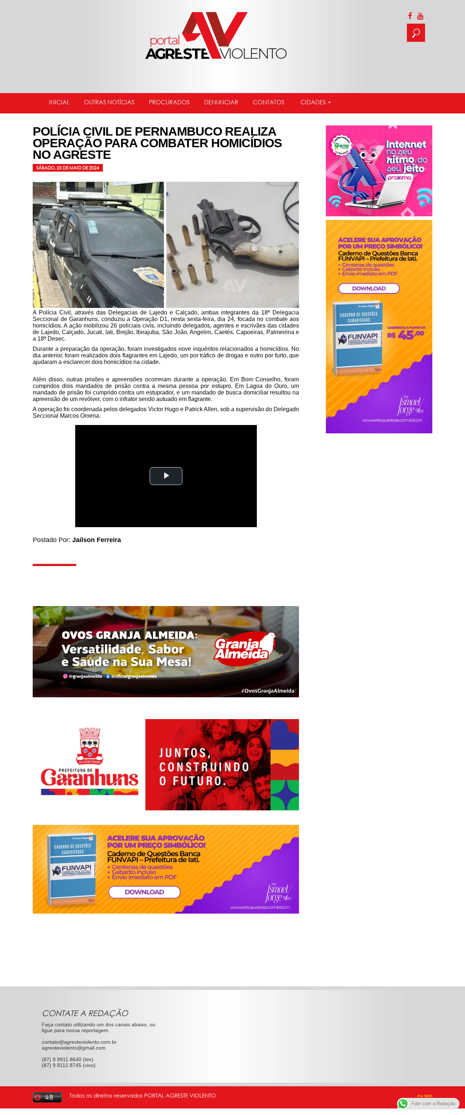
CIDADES (313, 102)
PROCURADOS (169, 102)
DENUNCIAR (221, 102)
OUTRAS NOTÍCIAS (109, 102)
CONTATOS (268, 102)
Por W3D (424, 1096)
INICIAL (59, 102)
